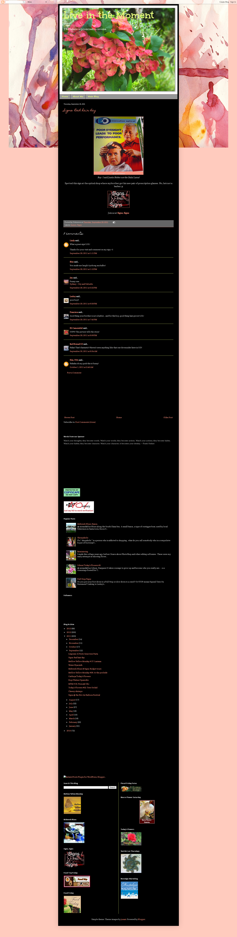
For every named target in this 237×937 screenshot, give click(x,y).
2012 (69, 632)
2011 (69, 636)
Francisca (74, 312)
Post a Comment (74, 372)
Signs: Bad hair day (80, 110)
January (72, 726)
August (72, 700)
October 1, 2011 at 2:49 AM (81, 367)
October (73, 647)
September (74, 650)
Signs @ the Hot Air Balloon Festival (84, 695)
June (71, 707)
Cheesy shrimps (75, 691)
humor (73, 225)
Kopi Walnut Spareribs (78, 680)
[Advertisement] (118, 395)
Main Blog (93, 97)
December (74, 639)
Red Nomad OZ (76, 344)
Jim (71, 277)
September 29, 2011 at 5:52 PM (83, 287)
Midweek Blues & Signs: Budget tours (84, 669)
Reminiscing (82, 551)
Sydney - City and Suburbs (81, 284)
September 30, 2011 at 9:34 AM (83, 351)
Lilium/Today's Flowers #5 (89, 565)
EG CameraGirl (76, 328)
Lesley (73, 296)
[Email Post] (113, 222)
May (71, 711)
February (73, 722)
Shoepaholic (82, 537)
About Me (78, 97)
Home (65, 97)
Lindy (72, 240)
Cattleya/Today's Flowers (79, 676)
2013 (69, 628)
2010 (69, 730)
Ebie (72, 262)
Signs (79, 225)
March (72, 718)
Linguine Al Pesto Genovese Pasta (83, 654)
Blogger (141, 919)
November (74, 643)
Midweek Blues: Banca (87, 524)
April (71, 715)
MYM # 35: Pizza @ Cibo (78, 684)
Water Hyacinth (75, 665)
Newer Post (69, 417)
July (71, 703)
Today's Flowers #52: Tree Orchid (82, 687)
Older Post (168, 417)
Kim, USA (74, 360)
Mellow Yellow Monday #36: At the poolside (87, 672)
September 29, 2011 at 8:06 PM (83, 335)
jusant (123, 919)
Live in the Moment (109, 15)
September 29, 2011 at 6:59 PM (83, 303)
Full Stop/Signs (84, 579)
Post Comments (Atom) (85, 422)
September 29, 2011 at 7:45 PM (83, 319)
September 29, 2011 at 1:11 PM (83, 253)
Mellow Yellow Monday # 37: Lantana (84, 661)
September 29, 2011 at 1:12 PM (83, 269)
